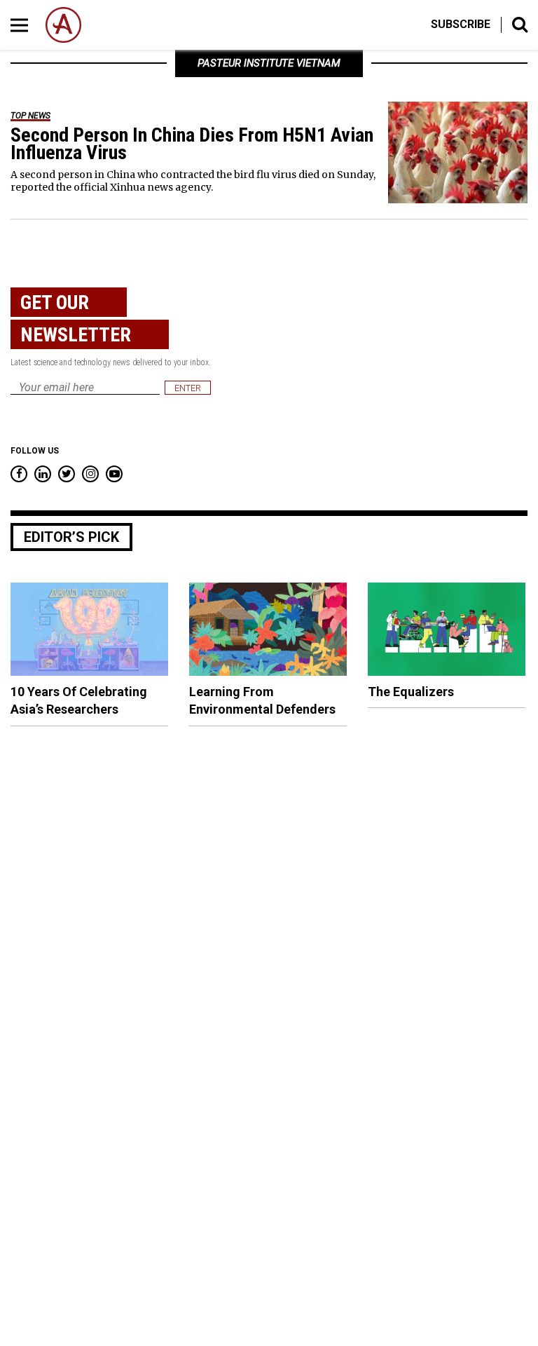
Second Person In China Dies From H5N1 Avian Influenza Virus (192, 143)
